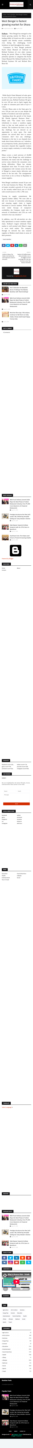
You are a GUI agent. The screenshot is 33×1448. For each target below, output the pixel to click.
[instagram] (10, 1262)
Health (4, 875)
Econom (13, 1313)
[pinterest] (28, 1258)
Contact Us (22, 1431)
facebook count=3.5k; (7, 764)
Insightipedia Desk (8, 28)
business (22, 1310)
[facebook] (4, 1258)
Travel (10, 1322)
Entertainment (6, 877)
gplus (3, 817)
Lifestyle (19, 875)
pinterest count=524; (7, 768)
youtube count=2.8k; (22, 766)
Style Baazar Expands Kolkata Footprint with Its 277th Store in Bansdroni (19, 527)
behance (19, 821)
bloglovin (4, 819)
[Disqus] (16, 468)
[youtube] (16, 1262)
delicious (19, 823)
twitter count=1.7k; (22, 764)
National (17, 1319)
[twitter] (10, 1258)
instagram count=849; (23, 768)
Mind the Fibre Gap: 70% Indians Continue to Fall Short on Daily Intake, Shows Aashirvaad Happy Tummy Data (20, 316)
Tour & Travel (5, 879)
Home (4, 14)
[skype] (28, 1262)
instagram (4, 823)
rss (2, 821)
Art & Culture (14, 1310)
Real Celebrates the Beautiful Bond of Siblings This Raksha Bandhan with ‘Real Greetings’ (19, 290)
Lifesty (4, 1319)
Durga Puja (5, 1313)
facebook (4, 815)
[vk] (4, 1262)
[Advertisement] (16, 394)
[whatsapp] (22, 1262)
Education (4, 873)
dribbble (19, 819)
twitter (19, 815)
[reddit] (22, 1258)
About (18, 568)
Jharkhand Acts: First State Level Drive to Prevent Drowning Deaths (20, 537)
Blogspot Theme (17, 1434)
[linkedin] (16, 1258)
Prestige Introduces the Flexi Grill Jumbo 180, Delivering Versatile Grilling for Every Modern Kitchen (20, 517)
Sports (4, 1322)
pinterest (19, 817)
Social (18, 877)
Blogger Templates (16, 1435)
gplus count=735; (6, 766)
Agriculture (5, 1310)
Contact (4, 570)
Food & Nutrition (11, 14)
